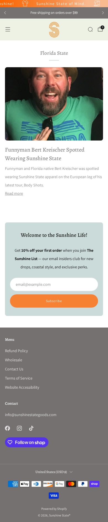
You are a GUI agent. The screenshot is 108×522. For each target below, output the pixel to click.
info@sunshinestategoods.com (30, 414)
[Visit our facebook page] (7, 428)
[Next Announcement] (103, 12)
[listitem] (54, 13)
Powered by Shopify (54, 509)
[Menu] (8, 29)
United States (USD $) (51, 471)
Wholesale (13, 359)
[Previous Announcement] (5, 12)
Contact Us (14, 369)
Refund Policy (16, 350)
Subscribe (54, 301)
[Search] (90, 29)
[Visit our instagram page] (19, 428)
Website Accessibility (22, 387)
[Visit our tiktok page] (31, 428)
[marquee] (54, 3)
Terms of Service (18, 378)
